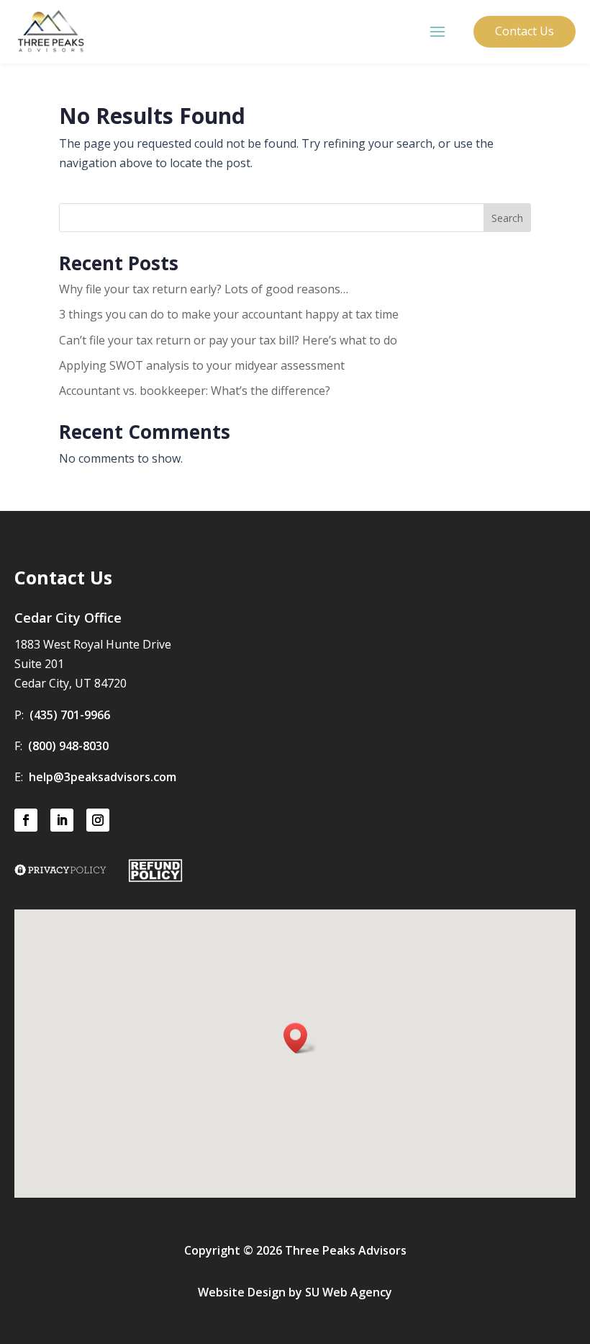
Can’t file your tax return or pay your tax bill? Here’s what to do (228, 340)
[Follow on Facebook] (25, 820)
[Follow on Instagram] (97, 820)
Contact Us (524, 31)
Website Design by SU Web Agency (295, 1292)
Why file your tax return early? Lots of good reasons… (203, 289)
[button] (300, 1038)
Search (507, 218)
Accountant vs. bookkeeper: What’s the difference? (194, 391)
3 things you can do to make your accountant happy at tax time (229, 314)
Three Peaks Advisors (346, 1250)
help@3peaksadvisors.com (102, 777)
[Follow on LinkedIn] (61, 820)
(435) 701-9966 (70, 715)
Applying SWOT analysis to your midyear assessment (202, 365)
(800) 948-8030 (68, 746)
